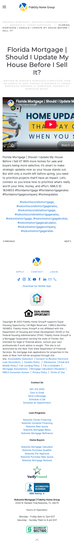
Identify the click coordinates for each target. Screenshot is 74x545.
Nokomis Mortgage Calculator (37, 446)
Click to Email (37, 392)
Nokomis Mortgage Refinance (37, 433)
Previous (10, 241)
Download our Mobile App (37, 286)
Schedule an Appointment (37, 402)
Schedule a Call (37, 399)
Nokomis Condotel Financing (37, 423)
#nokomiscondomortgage (37, 202)
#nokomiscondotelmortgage (36, 210)
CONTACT (37, 272)
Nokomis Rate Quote (37, 426)
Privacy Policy (40, 372)
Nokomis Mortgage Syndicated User (45, 81)
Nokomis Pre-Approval (37, 453)
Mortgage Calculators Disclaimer (47, 368)
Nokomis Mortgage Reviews (37, 460)
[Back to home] (37, 7)
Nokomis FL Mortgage (36, 86)
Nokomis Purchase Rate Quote (37, 456)
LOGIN (54, 272)
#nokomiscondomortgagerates (37, 206)
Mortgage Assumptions (15, 368)
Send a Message (37, 396)
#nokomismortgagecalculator (37, 222)
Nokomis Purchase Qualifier (37, 450)
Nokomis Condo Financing (37, 419)
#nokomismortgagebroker (50, 218)
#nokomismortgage (19, 218)
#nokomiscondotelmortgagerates (37, 214)
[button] (4, 7)
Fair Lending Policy (29, 365)
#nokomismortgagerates (37, 231)
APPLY (20, 272)
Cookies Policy (32, 362)
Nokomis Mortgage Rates (37, 429)
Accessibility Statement (20, 358)
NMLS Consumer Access (16, 372)
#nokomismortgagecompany (36, 226)
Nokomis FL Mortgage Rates (47, 87)
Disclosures (50, 362)
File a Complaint (52, 365)
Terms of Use (58, 372)
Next (66, 241)
